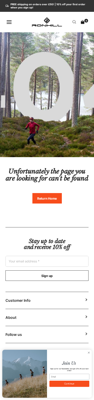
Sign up (47, 276)
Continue (69, 383)
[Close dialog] (89, 353)
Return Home (47, 198)
